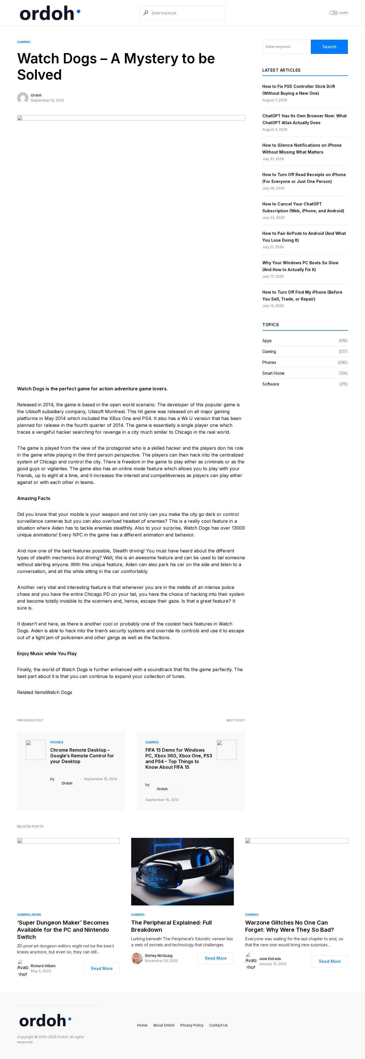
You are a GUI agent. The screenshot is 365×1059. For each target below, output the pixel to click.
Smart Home (273, 373)
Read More (102, 968)
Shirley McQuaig (159, 955)
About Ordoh (164, 1025)
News (36, 915)
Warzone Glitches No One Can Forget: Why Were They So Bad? (289, 926)
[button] (338, 13)
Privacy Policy (192, 1025)
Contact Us (218, 1025)
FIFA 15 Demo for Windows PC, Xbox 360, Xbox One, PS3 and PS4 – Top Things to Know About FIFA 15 (178, 758)
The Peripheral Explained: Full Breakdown (171, 926)
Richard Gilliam (43, 966)
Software (270, 384)
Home (142, 1025)
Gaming (24, 42)
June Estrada (270, 959)
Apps (267, 340)
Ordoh (36, 95)
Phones (56, 742)
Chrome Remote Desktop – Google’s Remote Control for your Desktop (82, 755)
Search (329, 46)
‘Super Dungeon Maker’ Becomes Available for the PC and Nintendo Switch (63, 929)
